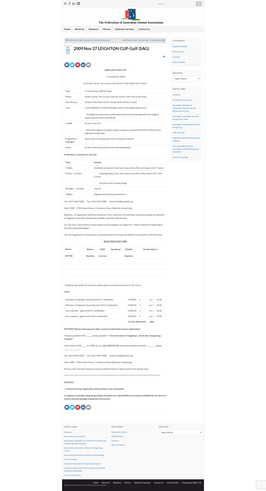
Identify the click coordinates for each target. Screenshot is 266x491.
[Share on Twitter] (72, 64)
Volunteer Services (124, 29)
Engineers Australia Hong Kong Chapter (82, 463)
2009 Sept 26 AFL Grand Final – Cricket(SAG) (142, 40)
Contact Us (144, 29)
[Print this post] (164, 56)
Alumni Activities (180, 46)
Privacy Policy (173, 482)
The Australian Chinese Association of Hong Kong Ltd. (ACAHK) (186, 149)
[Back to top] (259, 474)
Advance (176, 94)
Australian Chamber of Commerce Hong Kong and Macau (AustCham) (184, 108)
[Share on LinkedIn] (83, 64)
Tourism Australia (180, 157)
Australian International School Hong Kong (84, 455)
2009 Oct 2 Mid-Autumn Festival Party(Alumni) (89, 40)
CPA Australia (179, 132)
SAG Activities (179, 62)
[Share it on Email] (88, 64)
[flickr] (78, 3)
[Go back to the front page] (133, 16)
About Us (79, 29)
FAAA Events (178, 51)
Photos (106, 29)
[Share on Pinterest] (77, 64)
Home (67, 29)
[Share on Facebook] (66, 64)
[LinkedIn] (73, 3)
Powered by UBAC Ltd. (192, 482)
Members (94, 29)
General (176, 57)
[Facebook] (70, 3)
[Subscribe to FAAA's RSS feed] (65, 3)
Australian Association (182, 100)
